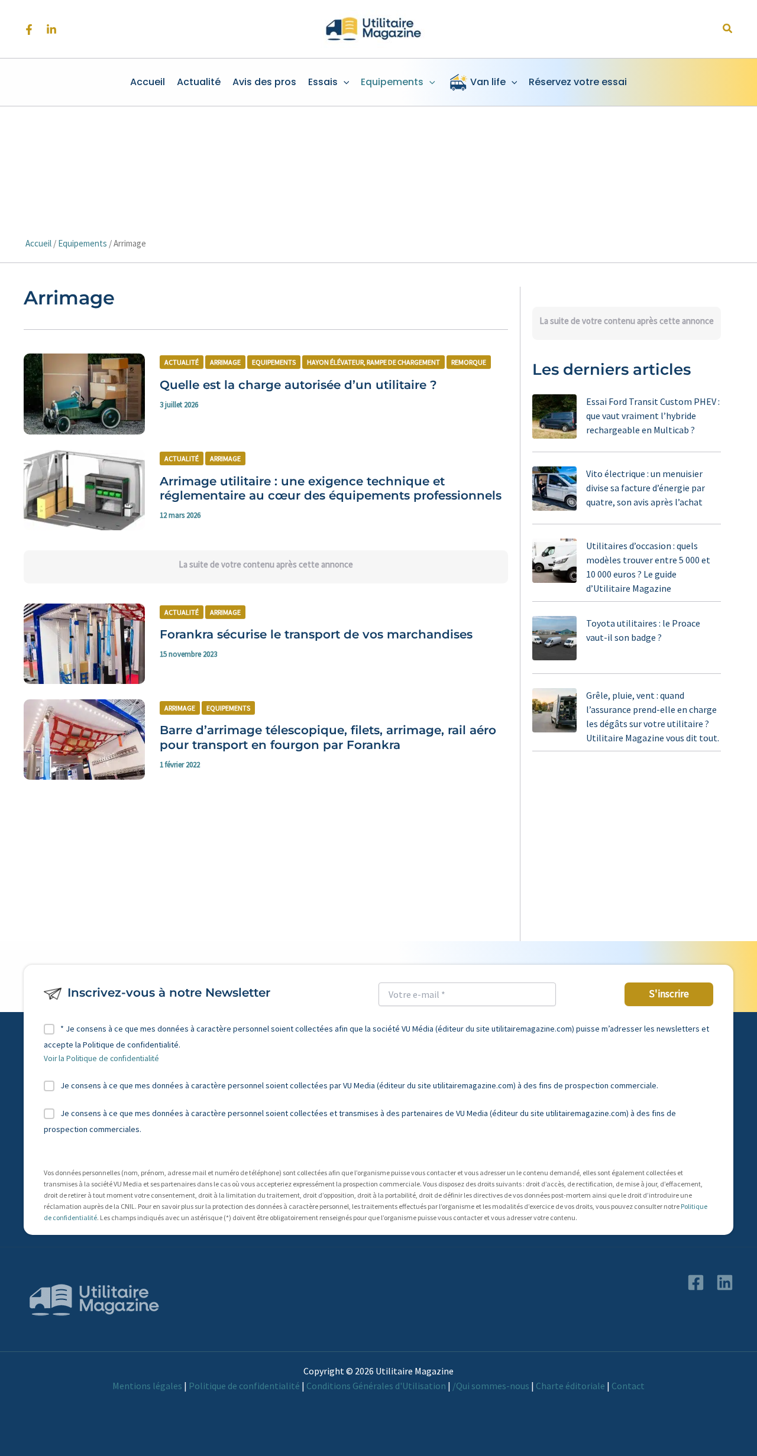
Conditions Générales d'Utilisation (376, 1386)
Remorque (468, 362)
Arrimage (225, 362)
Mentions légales (147, 1386)
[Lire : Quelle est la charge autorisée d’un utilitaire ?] (84, 393)
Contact (628, 1386)
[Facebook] (29, 29)
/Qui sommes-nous (490, 1386)
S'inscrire (669, 993)
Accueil (38, 243)
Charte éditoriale (570, 1386)
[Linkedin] (51, 29)
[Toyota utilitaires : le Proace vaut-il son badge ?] (554, 638)
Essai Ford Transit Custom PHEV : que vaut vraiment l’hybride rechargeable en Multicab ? (653, 415)
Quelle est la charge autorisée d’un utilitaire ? (298, 385)
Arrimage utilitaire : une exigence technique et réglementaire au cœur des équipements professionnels (331, 488)
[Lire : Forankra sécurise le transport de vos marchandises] (84, 642)
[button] (728, 29)
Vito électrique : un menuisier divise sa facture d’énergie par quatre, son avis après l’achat (645, 488)
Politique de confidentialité (244, 1386)
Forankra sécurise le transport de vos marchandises (316, 634)
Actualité (181, 362)
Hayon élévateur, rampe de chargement (373, 362)
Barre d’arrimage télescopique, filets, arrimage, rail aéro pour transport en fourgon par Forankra (328, 737)
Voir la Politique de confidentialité (101, 1058)
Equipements (82, 243)
